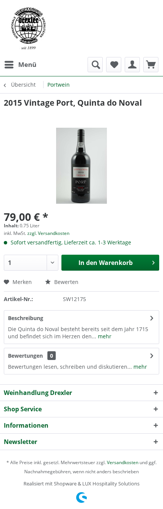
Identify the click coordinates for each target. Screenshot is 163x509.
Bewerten (65, 281)
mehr (103, 336)
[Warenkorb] (150, 64)
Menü (27, 64)
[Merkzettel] (113, 64)
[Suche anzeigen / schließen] (95, 64)
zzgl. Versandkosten (48, 233)
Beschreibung (25, 318)
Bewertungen (25, 355)
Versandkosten (122, 462)
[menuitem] (20, 64)
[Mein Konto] (132, 64)
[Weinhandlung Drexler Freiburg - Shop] (81, 28)
